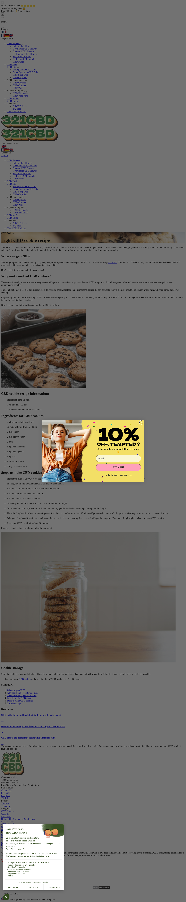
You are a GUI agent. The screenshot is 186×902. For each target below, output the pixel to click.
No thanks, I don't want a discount (118, 475)
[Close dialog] (141, 422)
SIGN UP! (118, 467)
